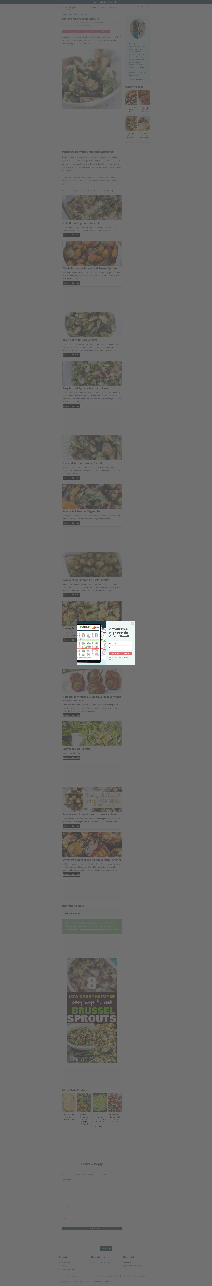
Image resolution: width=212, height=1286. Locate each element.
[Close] (132, 623)
